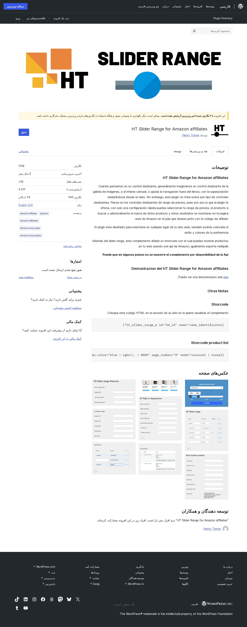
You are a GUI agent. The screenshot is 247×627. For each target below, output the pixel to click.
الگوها (185, 583)
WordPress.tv (134, 583)
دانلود (24, 132)
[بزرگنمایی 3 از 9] (223, 459)
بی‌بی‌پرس (48, 578)
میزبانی (229, 578)
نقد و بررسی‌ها (198, 151)
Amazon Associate (30, 228)
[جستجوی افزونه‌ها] (194, 31)
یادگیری (140, 566)
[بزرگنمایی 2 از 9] (223, 415)
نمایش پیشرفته (72, 246)
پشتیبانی (24, 151)
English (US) (26, 204)
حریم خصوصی (225, 583)
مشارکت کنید (92, 566)
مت (51, 572)
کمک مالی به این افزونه (67, 338)
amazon (44, 213)
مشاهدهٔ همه (26, 277)
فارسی (194, 604)
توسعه (177, 151)
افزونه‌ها (183, 578)
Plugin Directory (223, 18)
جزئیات (220, 151)
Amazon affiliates (29, 220)
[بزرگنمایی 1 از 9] (223, 384)
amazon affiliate (28, 213)
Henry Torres (190, 135)
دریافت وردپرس (15, 6)
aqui (225, 277)
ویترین (184, 566)
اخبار (230, 572)
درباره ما (228, 566)
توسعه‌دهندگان (136, 578)
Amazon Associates (30, 235)
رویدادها (95, 572)
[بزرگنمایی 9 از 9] (131, 447)
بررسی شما (74, 277)
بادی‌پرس (48, 583)
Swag (94, 583)
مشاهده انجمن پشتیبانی (67, 308)
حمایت (94, 578)
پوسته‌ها (184, 572)
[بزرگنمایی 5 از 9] (177, 401)
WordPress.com (44, 566)
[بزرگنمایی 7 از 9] (131, 384)
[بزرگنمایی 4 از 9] (177, 384)
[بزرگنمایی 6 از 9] (177, 448)
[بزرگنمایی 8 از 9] (131, 413)
